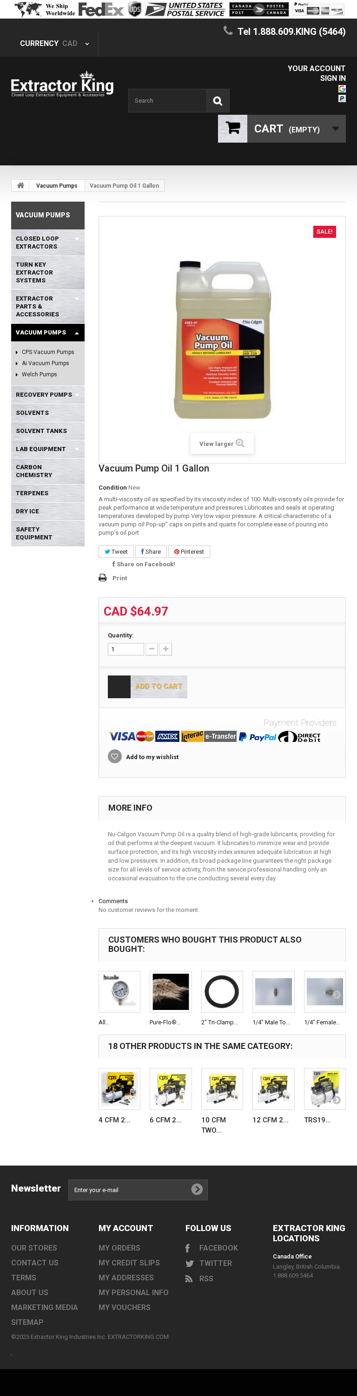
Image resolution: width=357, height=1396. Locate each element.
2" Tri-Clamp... (219, 1022)
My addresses (126, 1277)
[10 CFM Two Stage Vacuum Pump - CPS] (222, 1089)
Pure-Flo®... (165, 1022)
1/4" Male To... (271, 1022)
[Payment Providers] (222, 736)
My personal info (134, 1292)
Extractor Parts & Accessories (37, 306)
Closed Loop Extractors (37, 242)
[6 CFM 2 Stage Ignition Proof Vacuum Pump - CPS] (171, 1089)
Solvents (32, 412)
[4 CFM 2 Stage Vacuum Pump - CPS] (120, 1089)
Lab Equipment (41, 449)
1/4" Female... (322, 1022)
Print (119, 578)
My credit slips (129, 1262)
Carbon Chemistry (34, 471)
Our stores (34, 1248)
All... (104, 1022)
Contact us (35, 1262)
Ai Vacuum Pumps (44, 363)
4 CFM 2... (115, 1120)
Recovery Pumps (44, 394)
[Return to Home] (20, 185)
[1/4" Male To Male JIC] (273, 992)
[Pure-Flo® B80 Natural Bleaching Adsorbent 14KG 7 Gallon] (171, 992)
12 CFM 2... (270, 1120)
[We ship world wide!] (178, 9)
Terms (23, 1277)
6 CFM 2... (166, 1120)
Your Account (317, 68)
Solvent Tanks (41, 430)
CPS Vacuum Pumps (47, 352)
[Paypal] (342, 97)
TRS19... (317, 1120)
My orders (119, 1248)
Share (152, 551)
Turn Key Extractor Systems (34, 272)
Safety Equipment (34, 533)
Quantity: (121, 635)
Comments (113, 901)
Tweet (119, 551)
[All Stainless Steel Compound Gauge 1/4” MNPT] (120, 992)
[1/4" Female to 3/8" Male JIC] (325, 992)
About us (29, 1292)
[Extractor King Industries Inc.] (62, 84)
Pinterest (191, 551)
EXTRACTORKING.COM (138, 1336)
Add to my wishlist (151, 757)
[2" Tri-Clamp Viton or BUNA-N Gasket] (222, 992)
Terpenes (32, 493)
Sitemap (27, 1322)
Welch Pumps (38, 374)
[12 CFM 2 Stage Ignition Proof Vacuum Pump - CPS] (273, 1089)
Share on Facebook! (145, 564)
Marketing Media (44, 1307)
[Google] (342, 88)
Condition (113, 487)
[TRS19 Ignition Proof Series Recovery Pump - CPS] (325, 1089)
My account (126, 1228)
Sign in (333, 78)
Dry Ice (27, 511)
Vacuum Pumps (57, 186)
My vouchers (125, 1307)
